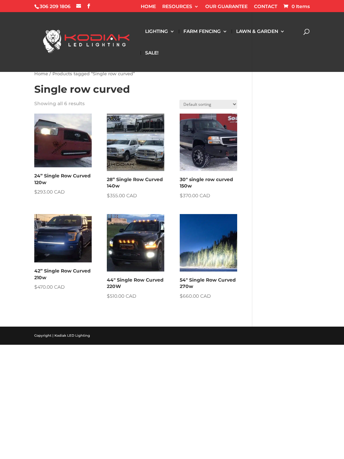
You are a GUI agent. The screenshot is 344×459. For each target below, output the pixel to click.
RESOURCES (177, 6)
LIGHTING (156, 31)
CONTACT (265, 6)
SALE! (152, 53)
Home (41, 73)
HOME (148, 6)
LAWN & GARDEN (257, 31)
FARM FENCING (202, 31)
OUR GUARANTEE (226, 6)
